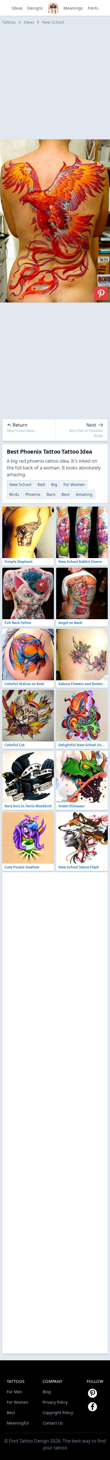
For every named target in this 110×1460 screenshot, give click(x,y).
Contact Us (53, 1423)
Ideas (17, 8)
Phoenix (32, 494)
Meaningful (18, 1423)
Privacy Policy (55, 1402)
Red (41, 484)
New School (53, 22)
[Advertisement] (55, 82)
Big (54, 484)
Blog (47, 1391)
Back (51, 494)
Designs (35, 8)
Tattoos (9, 22)
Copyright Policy (58, 1412)
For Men (14, 1391)
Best (65, 494)
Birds (14, 494)
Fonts (93, 8)
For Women (74, 484)
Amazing (84, 494)
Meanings (73, 8)
